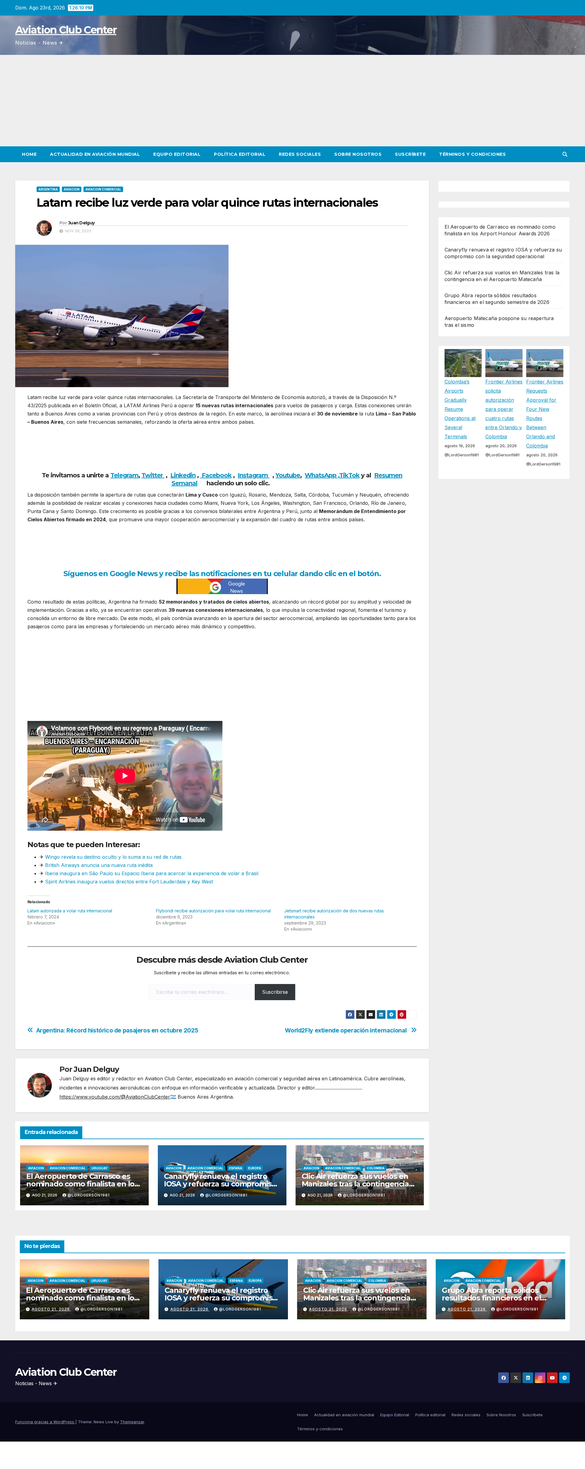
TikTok (349, 475)
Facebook (216, 475)
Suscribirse (275, 992)
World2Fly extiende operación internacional (346, 1030)
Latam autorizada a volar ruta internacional (69, 910)
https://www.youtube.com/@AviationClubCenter (114, 1097)
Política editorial (239, 154)
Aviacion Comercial (103, 189)
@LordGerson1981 (89, 1195)
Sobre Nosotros (357, 154)
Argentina (48, 189)
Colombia (376, 1168)
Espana (235, 1168)
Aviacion (72, 189)
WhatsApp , (322, 475)
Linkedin (183, 475)
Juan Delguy (81, 223)
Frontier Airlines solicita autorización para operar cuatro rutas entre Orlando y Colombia (504, 409)
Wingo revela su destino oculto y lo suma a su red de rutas (113, 857)
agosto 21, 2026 (51, 1309)
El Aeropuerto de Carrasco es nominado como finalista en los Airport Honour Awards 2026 (82, 1184)
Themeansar (132, 1421)
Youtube (287, 475)
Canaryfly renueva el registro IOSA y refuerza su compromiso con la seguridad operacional (220, 1184)
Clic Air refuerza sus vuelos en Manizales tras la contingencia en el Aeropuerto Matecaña (355, 1184)
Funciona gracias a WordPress (45, 1421)
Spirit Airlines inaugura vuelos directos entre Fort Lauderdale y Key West (129, 882)
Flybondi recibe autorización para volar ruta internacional (213, 910)
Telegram (124, 475)
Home (29, 154)
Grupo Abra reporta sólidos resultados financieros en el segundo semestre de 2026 (491, 1298)
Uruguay (99, 1168)
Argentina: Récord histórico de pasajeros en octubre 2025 (117, 1030)
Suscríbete (410, 154)
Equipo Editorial (176, 154)
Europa (254, 1168)
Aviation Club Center (65, 29)
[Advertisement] (292, 100)
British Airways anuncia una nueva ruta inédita (99, 865)
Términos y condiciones (472, 154)
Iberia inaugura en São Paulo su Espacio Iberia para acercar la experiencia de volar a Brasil (151, 873)
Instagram (253, 475)
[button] (564, 154)
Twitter (152, 475)
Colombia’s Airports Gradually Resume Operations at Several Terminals (460, 409)
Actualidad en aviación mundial (95, 154)
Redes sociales (300, 154)
